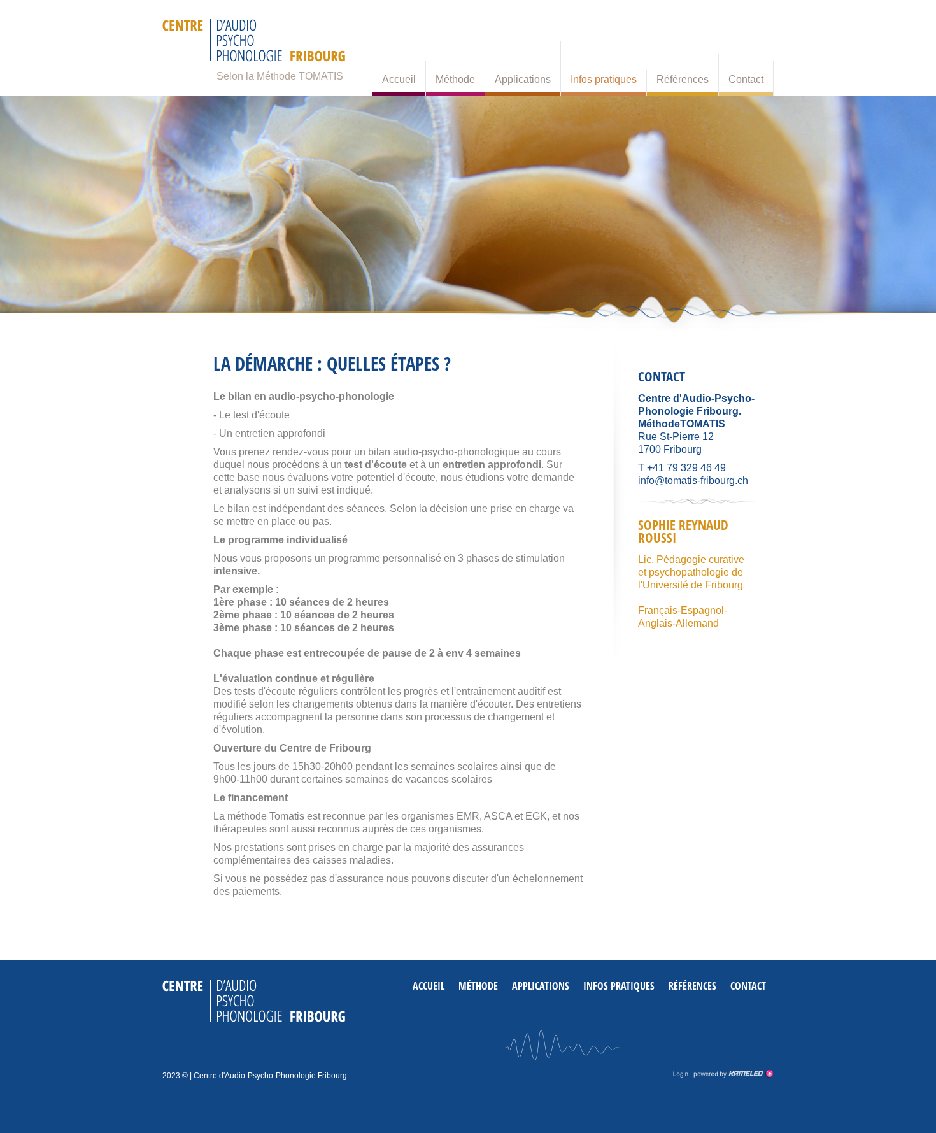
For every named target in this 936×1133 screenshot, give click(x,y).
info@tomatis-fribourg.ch (693, 480)
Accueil (399, 79)
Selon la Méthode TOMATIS (279, 76)
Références (682, 79)
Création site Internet (732, 1073)
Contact (745, 79)
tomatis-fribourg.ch (253, 44)
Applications (523, 79)
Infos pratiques (604, 79)
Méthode (455, 79)
